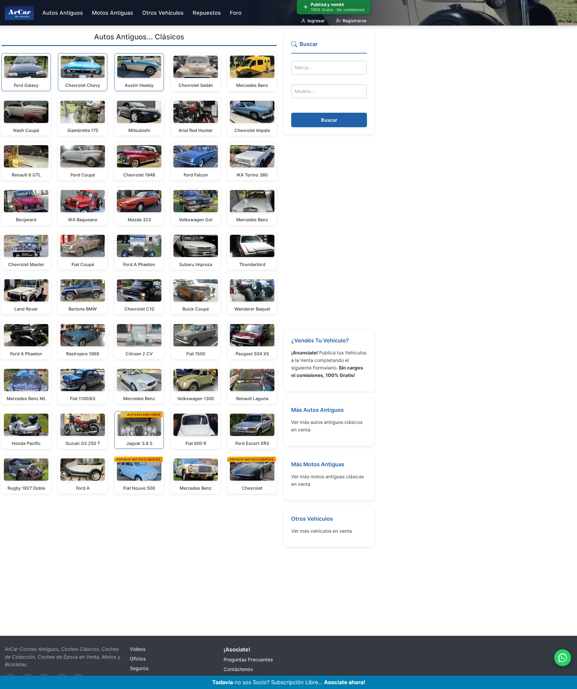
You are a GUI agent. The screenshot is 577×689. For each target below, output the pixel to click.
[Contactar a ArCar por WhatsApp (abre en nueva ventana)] (562, 657)
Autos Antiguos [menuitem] (62, 13)
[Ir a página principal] (19, 12)
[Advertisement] (329, 232)
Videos (137, 649)
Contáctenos (238, 669)
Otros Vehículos (312, 519)
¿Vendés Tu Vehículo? (320, 340)
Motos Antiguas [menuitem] (112, 13)
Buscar (329, 120)
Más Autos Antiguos (317, 410)
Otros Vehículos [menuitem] (163, 13)
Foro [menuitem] (236, 13)
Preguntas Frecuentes (248, 660)
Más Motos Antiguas (317, 464)
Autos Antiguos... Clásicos (139, 36)
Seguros (139, 668)
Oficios (138, 659)
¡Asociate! (237, 649)
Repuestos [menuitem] (207, 13)
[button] (329, 47)
